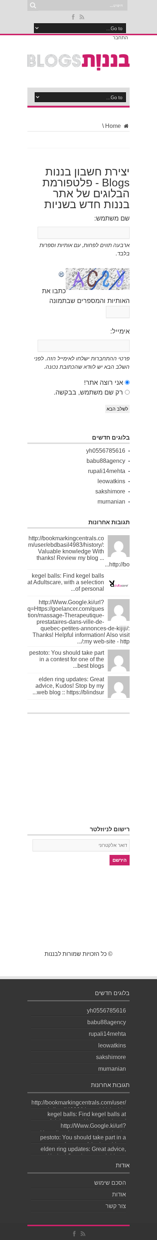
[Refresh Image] (62, 272)
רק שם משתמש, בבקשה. (88, 392)
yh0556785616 (105, 451)
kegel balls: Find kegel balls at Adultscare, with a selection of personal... (65, 582)
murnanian (111, 501)
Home (113, 126)
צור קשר (116, 1206)
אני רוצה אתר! (103, 382)
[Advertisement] (78, 763)
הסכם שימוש (110, 1183)
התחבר (120, 37)
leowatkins (111, 481)
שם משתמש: (112, 218)
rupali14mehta (106, 471)
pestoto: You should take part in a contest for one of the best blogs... (66, 659)
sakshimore (110, 491)
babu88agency (106, 461)
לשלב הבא (117, 409)
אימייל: (120, 331)
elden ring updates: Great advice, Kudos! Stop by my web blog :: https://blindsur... (68, 685)
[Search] (32, 5)
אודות (119, 1194)
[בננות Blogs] (78, 66)
